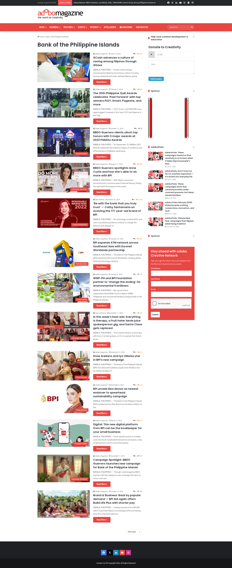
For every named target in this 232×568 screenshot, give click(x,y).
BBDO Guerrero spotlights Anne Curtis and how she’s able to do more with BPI (115, 171)
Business (54, 27)
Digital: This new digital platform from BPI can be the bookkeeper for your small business (117, 428)
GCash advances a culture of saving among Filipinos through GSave (115, 61)
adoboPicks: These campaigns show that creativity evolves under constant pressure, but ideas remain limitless (179, 190)
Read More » (102, 82)
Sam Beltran (99, 200)
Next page (132, 532)
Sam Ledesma (100, 313)
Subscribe (127, 27)
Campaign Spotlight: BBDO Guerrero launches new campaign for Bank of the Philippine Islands (116, 463)
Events (81, 27)
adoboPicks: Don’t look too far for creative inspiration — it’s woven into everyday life (179, 174)
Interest (94, 27)
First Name (156, 268)
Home (41, 37)
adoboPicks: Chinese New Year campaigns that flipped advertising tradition (179, 221)
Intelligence (110, 27)
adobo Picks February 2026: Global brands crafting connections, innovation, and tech (179, 206)
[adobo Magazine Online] (60, 13)
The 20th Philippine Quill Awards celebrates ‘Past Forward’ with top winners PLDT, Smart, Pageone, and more (117, 98)
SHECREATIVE (142, 27)
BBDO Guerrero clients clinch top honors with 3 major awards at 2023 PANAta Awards (115, 136)
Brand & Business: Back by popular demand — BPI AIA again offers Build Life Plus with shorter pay (117, 499)
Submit (155, 314)
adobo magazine (101, 54)
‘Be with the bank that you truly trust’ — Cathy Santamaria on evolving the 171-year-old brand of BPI (117, 209)
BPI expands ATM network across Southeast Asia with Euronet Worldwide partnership (115, 246)
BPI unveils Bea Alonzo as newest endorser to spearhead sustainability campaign (115, 392)
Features (68, 27)
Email (154, 289)
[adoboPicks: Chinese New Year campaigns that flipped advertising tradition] (155, 222)
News (41, 27)
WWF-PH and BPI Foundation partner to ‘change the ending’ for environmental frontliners (117, 282)
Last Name (156, 279)
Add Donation (156, 79)
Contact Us (100, 563)
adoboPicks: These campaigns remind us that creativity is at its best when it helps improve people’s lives (179, 158)
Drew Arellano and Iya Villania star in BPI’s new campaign (116, 358)
